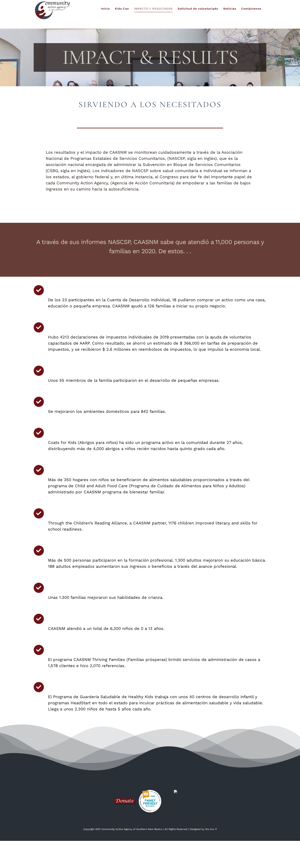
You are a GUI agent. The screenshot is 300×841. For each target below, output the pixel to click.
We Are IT (211, 829)
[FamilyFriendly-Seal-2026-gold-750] (150, 791)
